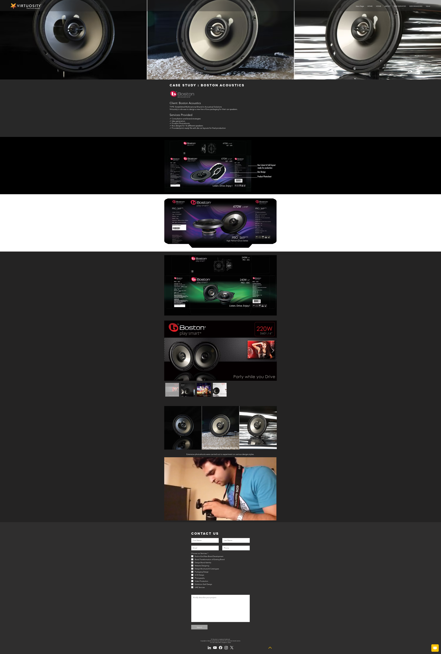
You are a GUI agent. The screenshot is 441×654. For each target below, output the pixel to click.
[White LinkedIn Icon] (209, 647)
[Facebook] (220, 647)
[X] (232, 647)
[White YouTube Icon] (215, 647)
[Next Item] (272, 350)
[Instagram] (226, 647)
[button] (400, 6)
